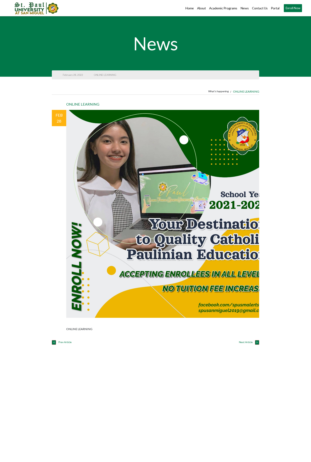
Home (189, 8)
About (201, 8)
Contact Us (260, 8)
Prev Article (65, 342)
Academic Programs (223, 8)
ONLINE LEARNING (105, 74)
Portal (275, 8)
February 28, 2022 (73, 74)
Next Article (246, 342)
